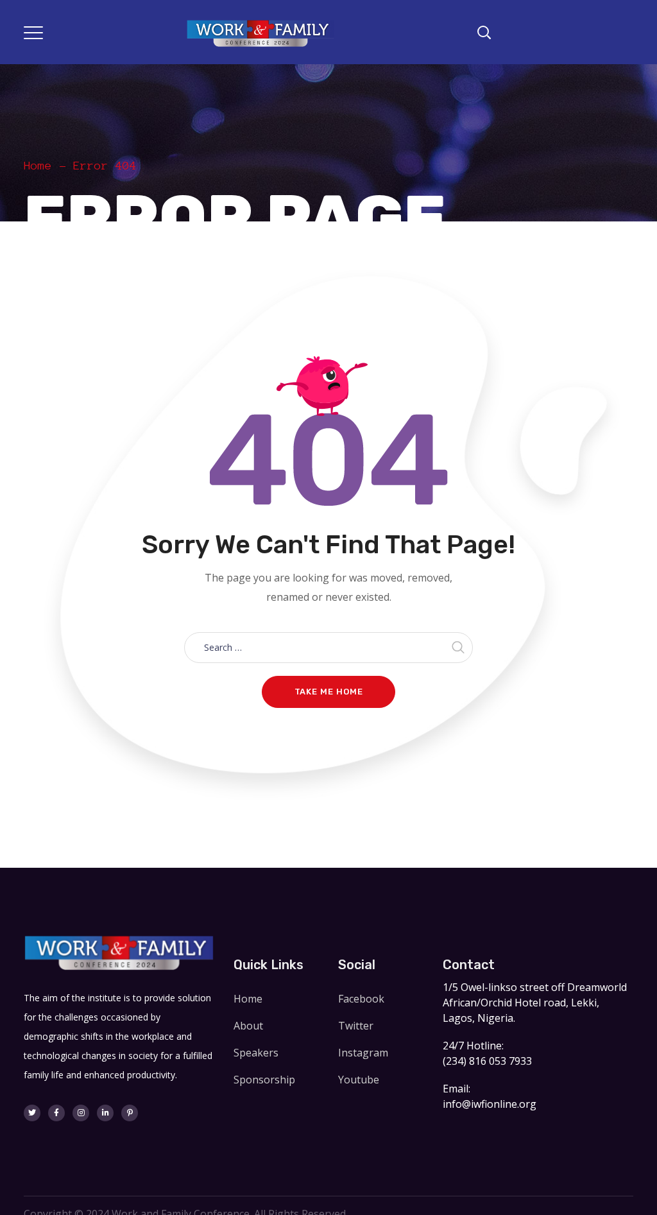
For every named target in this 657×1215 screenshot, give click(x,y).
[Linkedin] (105, 1113)
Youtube (358, 1080)
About (248, 1026)
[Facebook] (56, 1113)
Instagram (363, 1053)
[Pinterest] (129, 1113)
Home (38, 165)
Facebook (361, 999)
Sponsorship (264, 1080)
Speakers (256, 1053)
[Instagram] (81, 1113)
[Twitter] (32, 1113)
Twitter (355, 1026)
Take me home (328, 691)
